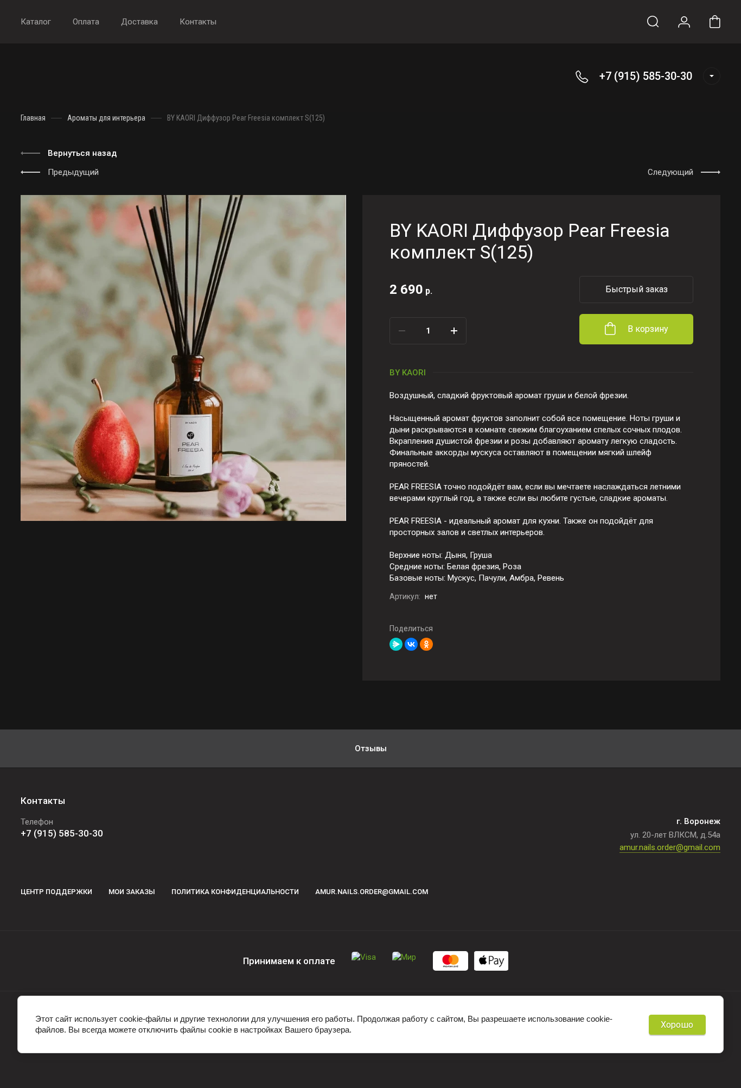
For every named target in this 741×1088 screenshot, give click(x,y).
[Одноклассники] (426, 644)
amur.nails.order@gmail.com (669, 847)
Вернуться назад (82, 153)
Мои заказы (131, 892)
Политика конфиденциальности (235, 892)
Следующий (670, 172)
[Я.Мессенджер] (396, 644)
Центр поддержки (56, 892)
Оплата (86, 22)
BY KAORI (407, 373)
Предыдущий (73, 172)
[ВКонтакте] (411, 644)
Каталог (36, 22)
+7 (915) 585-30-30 (645, 76)
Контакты (198, 22)
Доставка (139, 22)
